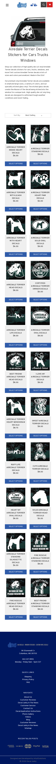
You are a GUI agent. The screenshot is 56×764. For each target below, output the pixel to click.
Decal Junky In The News (28, 703)
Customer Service (28, 705)
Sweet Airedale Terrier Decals (40, 422)
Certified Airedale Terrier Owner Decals (40, 286)
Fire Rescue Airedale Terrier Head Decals (16, 604)
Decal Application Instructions (28, 711)
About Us (28, 697)
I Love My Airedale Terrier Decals (40, 377)
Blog (28, 720)
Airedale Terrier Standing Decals (40, 150)
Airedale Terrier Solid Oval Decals (40, 241)
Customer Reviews (28, 700)
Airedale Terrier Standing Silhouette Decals (16, 558)
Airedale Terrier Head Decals (16, 286)
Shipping (28, 677)
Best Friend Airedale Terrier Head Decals (16, 377)
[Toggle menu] (9, 5)
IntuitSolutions (40, 758)
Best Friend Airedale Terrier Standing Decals (40, 604)
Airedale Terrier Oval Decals (40, 331)
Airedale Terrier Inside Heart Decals (16, 150)
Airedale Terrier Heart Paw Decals (40, 195)
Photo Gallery (28, 714)
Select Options (16, 164)
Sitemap (28, 728)
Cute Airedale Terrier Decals (40, 467)
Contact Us (28, 708)
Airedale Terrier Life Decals (16, 331)
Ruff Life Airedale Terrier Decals (16, 467)
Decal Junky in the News (28, 725)
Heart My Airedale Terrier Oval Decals (16, 513)
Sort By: (17, 115)
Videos (28, 717)
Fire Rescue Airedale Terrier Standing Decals (40, 558)
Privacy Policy (28, 679)
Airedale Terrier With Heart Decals (16, 241)
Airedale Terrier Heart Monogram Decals (16, 422)
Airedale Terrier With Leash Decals (16, 195)
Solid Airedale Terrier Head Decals (40, 513)
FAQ (28, 682)
